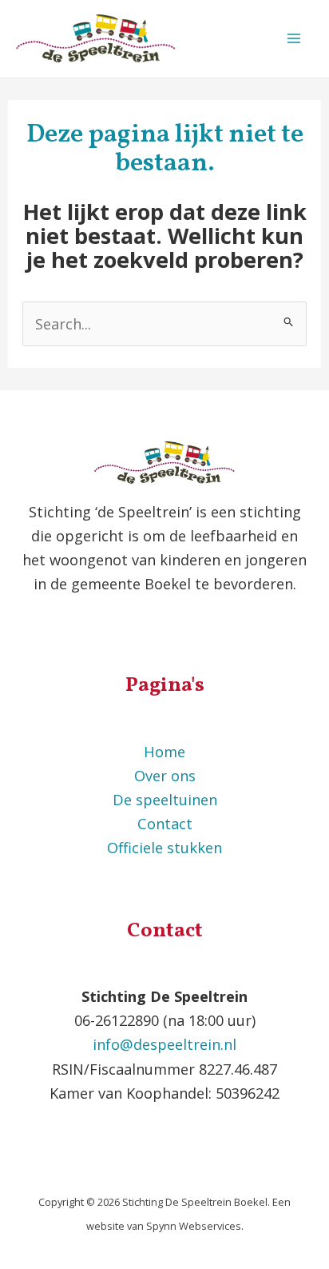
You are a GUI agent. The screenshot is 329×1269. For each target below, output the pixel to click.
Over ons (165, 775)
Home (164, 751)
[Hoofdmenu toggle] (294, 39)
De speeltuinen (165, 799)
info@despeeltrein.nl (164, 1044)
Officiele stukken (164, 847)
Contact (164, 823)
